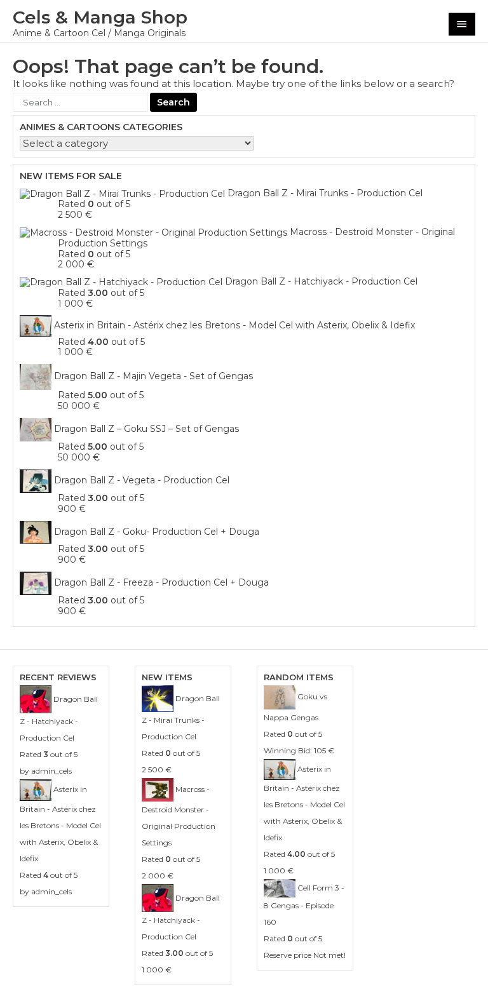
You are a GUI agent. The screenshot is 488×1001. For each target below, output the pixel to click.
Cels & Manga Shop (100, 17)
